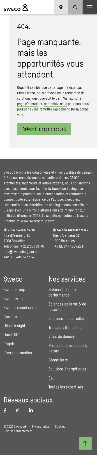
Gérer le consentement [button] (18, 431)
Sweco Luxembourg (20, 307)
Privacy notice (41, 426)
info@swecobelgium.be (21, 251)
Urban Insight (14, 325)
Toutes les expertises (65, 386)
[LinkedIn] (32, 410)
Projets (9, 343)
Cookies (60, 426)
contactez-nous (55, 103)
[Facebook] (7, 410)
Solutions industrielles (66, 318)
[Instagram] (19, 410)
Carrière (10, 316)
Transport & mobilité (65, 327)
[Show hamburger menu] (90, 7)
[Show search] (75, 7)
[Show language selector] (61, 7)
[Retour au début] (85, 443)
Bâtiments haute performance (62, 292)
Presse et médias (18, 352)
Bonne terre (58, 359)
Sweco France (15, 298)
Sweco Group (14, 289)
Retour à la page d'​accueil (44, 128)
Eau (51, 377)
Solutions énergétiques (67, 368)
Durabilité (11, 334)
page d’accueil (28, 103)
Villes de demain (61, 336)
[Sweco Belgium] (16, 7)
